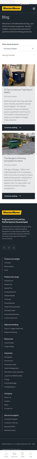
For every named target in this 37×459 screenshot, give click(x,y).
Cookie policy (6, 449)
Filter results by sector (10, 44)
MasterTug (8, 284)
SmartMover (8, 281)
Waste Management (11, 368)
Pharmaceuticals (10, 364)
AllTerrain (7, 299)
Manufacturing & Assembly (14, 372)
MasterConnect (10, 430)
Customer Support (11, 419)
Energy (6, 379)
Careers (7, 401)
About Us (7, 397)
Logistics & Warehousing (13, 376)
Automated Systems (11, 314)
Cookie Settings (8, 2)
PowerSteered (9, 303)
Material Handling (10, 332)
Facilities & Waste (10, 96)
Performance (8, 266)
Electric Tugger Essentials (13, 328)
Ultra (6, 270)
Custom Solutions (10, 318)
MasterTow (8, 288)
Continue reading (10, 127)
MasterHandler (9, 296)
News (6, 405)
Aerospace (8, 357)
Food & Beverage (10, 383)
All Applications (10, 387)
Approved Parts (9, 426)
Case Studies (9, 343)
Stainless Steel (9, 310)
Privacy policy (16, 449)
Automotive (8, 361)
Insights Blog (9, 346)
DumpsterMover (10, 292)
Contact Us (8, 408)
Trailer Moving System (12, 307)
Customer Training (11, 423)
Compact (7, 263)
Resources (8, 339)
